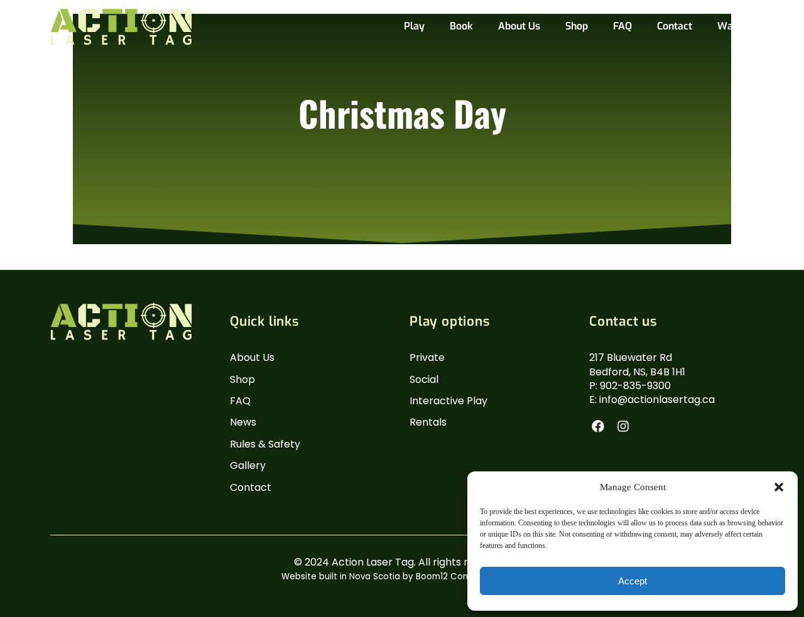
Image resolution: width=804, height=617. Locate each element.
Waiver (734, 26)
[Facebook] (598, 426)
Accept (632, 581)
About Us (519, 26)
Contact (674, 26)
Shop (576, 26)
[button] (779, 487)
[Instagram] (623, 426)
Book (461, 26)
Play (414, 26)
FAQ (622, 26)
